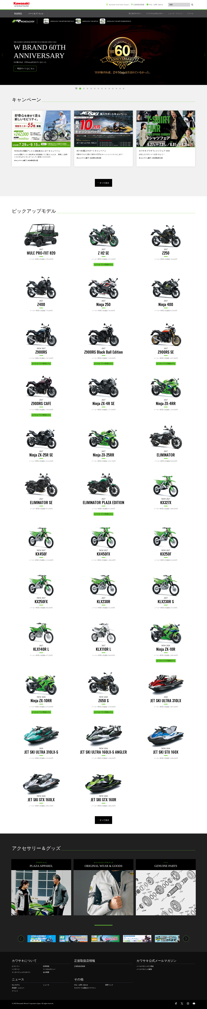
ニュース (46, 985)
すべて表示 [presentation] (104, 182)
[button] (2, 55)
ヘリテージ (16, 969)
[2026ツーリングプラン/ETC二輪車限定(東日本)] (41, 938)
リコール (190, 13)
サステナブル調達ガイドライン (85, 988)
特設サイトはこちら (25, 68)
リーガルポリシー (49, 969)
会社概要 (46, 972)
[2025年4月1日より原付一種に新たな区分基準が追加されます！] (169, 938)
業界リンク (109, 985)
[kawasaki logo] (21, 4)
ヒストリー (16, 966)
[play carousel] (76, 88)
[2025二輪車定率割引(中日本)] (105, 938)
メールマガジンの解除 (144, 969)
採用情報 (46, 966)
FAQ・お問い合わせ (81, 985)
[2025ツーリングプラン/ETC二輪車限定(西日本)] (137, 938)
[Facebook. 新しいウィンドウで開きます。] (176, 1003)
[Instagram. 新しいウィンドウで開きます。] (188, 1003)
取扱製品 (18, 14)
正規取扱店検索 (79, 966)
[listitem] (80, 87)
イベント (15, 991)
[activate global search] (192, 4)
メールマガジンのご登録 (145, 966)
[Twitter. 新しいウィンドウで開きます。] (182, 1003)
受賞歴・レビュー (18, 988)
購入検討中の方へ (135, 13)
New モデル (16, 985)
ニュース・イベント (175, 13)
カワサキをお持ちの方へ (155, 13)
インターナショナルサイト (21, 972)
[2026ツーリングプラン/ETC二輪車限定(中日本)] (73, 938)
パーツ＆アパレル (36, 14)
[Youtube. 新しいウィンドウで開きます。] (194, 1003)
